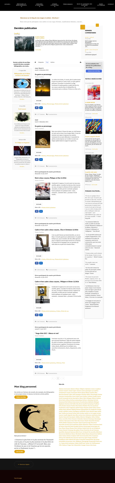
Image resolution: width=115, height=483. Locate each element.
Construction (68, 396)
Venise (87, 443)
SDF (78, 436)
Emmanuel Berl (63, 402)
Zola (91, 445)
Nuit (70, 424)
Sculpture (74, 436)
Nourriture (94, 422)
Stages (90, 437)
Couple (95, 396)
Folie (67, 407)
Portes (61, 430)
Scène (60, 436)
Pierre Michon (78, 428)
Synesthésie (62, 441)
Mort (72, 421)
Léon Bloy (75, 415)
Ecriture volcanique (88, 400)
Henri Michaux (67, 409)
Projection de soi (88, 430)
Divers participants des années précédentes (48, 172)
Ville (60, 445)
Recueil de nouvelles (90, 432)
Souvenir (75, 437)
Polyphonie (97, 428)
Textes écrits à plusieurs (62, 104)
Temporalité (92, 441)
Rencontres (62, 434)
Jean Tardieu (62, 413)
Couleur (85, 396)
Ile (89, 409)
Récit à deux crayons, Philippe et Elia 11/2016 (50, 178)
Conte (73, 396)
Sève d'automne (93, 436)
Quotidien (62, 432)
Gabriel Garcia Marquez (82, 407)
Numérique (75, 424)
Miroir (70, 419)
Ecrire (60, 400)
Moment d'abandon (77, 419)
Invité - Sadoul (89, 37)
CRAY (36, 120)
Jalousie (92, 411)
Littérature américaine (91, 415)
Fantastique (90, 404)
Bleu (96, 392)
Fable (74, 404)
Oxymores (96, 424)
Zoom (94, 445)
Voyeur (88, 445)
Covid (60, 398)
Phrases (72, 428)
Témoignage (85, 441)
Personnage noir (95, 426)
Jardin (99, 411)
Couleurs (89, 396)
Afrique (77, 389)
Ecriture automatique (76, 400)
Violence (64, 445)
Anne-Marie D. (39, 68)
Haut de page (18, 478)
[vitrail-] (94, 126)
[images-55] (43, 347)
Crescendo (65, 398)
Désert (81, 398)
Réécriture (99, 432)
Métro (93, 417)
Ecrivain (96, 400)
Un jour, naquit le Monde (92, 136)
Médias (78, 417)
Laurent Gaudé (63, 415)
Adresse (72, 389)
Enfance (70, 402)
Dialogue (89, 398)
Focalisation (62, 407)
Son (72, 437)
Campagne (78, 394)
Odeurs (91, 424)
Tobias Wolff (78, 443)
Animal (61, 391)
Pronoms (96, 430)
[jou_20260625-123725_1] (24, 44)
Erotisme (67, 404)
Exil (71, 404)
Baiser (79, 392)
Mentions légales (24, 464)
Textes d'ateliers (39, 38)
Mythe (60, 422)
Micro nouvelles (63, 419)
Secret (81, 436)
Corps (77, 396)
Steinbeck (94, 437)
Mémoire (82, 417)
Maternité (66, 417)
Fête (77, 406)
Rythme (100, 434)
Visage (69, 445)
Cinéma (100, 394)
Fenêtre (73, 406)
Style (67, 439)
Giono (94, 407)
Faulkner (96, 404)
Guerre (98, 407)
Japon (95, 411)
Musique (97, 421)
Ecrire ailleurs (66, 400)
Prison (82, 430)
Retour (73, 434)
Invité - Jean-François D (91, 50)
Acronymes (67, 389)
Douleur (98, 398)
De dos (70, 398)
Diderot (94, 398)
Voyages (83, 445)
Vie (90, 443)
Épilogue (96, 402)
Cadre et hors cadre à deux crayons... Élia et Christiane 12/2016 (56, 230)
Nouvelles (61, 424)
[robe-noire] (94, 162)
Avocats (68, 392)
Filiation (85, 406)
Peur (60, 428)
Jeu (67, 413)
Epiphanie (62, 404)
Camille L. (17, 33)
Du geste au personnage (43, 74)
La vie (90, 413)
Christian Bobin (85, 394)
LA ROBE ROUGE (90, 102)
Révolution (79, 434)
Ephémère (91, 402)
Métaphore (88, 417)
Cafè (73, 394)
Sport (86, 437)
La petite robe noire (91, 172)
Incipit (61, 411)
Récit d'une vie (80, 432)
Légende (69, 415)
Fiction (80, 406)
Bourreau (61, 394)
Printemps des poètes (74, 430)
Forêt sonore (22, 109)
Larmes (99, 413)
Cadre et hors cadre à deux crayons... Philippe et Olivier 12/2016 (57, 281)
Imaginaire (94, 409)
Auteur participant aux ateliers (89, 391)
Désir (84, 398)
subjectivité (72, 439)
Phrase (67, 428)
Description (76, 398)
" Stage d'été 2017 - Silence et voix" (47, 333)
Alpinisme (88, 389)
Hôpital (74, 409)
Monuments (67, 421)
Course (99, 396)
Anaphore (98, 389)
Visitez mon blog (21, 397)
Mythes (65, 422)
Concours (61, 396)
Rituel (84, 434)
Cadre (43, 259)
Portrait (65, 430)
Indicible (65, 411)
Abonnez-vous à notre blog (94, 71)
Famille (85, 404)
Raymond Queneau (70, 432)
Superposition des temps (92, 439)
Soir (64, 437)
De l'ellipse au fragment (22, 142)
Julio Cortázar (80, 413)
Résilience (68, 434)
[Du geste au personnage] (43, 88)
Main (99, 415)
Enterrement (76, 402)
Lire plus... (22, 99)
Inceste (99, 409)
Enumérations (84, 402)
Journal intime (72, 413)
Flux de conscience (93, 406)
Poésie (84, 428)
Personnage (50, 104)
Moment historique (88, 419)
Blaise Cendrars (90, 392)
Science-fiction (67, 436)
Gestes (44, 104)
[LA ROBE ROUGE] (94, 92)
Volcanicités (77, 445)
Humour (78, 409)
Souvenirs (81, 437)
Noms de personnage (85, 422)
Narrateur (75, 422)
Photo (63, 428)
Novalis (67, 424)
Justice (86, 413)
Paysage (76, 426)
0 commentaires (52, 114)
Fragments (72, 407)
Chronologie (93, 394)
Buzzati (66, 394)
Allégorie (82, 389)
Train (83, 443)
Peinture (80, 426)
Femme (68, 406)
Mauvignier (72, 417)
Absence (61, 389)
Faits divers (79, 404)
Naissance (70, 422)
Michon (97, 417)
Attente (79, 391)
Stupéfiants (62, 439)
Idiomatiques (84, 409)
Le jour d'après (39, 37)
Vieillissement (96, 443)
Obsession (85, 424)
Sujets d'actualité (80, 439)
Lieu (84, 415)
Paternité (67, 426)
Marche (61, 417)
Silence (59, 363)
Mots (75, 421)
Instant (70, 411)
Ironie (87, 411)
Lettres (80, 415)
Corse (80, 396)
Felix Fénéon (62, 406)
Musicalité (91, 421)
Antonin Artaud (67, 391)
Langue (94, 413)
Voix (63, 363)
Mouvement (81, 421)
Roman (88, 434)
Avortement (74, 392)
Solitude (68, 437)
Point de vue (50, 259)
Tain (74, 441)
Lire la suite (38, 49)
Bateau (83, 392)
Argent (74, 391)
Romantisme (93, 434)
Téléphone (78, 441)
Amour (93, 389)
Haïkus (61, 409)
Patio (71, 426)
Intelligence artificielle (79, 411)
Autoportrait (62, 392)
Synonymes (69, 441)
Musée (86, 421)
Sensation (86, 436)
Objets (80, 424)
